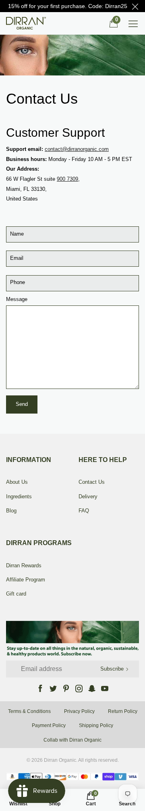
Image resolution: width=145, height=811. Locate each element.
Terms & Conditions (29, 711)
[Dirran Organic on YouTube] (104, 688)
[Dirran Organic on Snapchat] (91, 688)
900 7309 (67, 179)
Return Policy (122, 711)
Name (17, 234)
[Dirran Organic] (28, 23)
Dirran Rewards (23, 565)
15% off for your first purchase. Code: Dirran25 (67, 6)
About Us (17, 482)
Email (16, 258)
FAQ (84, 511)
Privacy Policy (79, 711)
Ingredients (19, 496)
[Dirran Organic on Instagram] (79, 688)
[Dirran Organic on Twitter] (53, 688)
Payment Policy (49, 725)
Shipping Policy (96, 725)
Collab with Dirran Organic (73, 740)
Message (16, 299)
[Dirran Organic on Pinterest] (66, 688)
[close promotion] (135, 6)
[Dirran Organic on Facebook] (40, 688)
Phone (17, 282)
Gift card (16, 594)
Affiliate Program (25, 580)
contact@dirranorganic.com (77, 149)
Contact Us (92, 482)
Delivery (88, 496)
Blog (11, 511)
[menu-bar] (133, 23)
